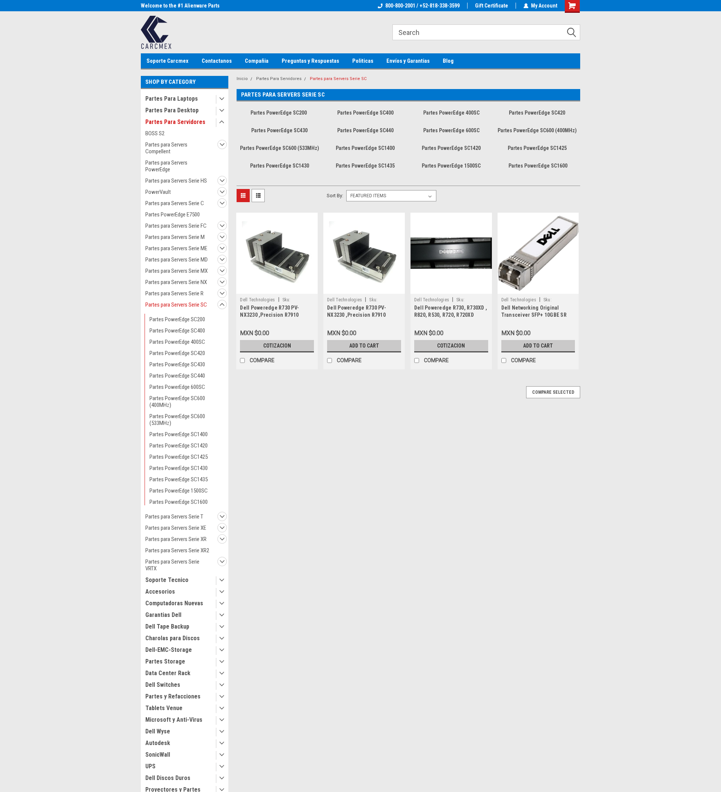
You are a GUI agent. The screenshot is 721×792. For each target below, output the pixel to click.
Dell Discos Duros (167, 777)
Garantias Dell (163, 614)
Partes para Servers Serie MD (176, 259)
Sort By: (335, 195)
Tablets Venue (164, 708)
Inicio (242, 78)
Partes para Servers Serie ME (176, 248)
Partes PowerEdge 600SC (177, 387)
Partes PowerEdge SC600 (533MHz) (177, 419)
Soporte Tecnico (167, 579)
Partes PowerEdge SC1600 (178, 502)
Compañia (256, 60)
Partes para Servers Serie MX (176, 271)
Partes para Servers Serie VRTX (172, 565)
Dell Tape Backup (167, 626)
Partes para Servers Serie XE (175, 527)
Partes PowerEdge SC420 (177, 353)
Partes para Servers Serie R (174, 293)
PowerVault (158, 192)
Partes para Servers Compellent (166, 148)
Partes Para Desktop (172, 110)
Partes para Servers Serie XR (176, 539)
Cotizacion (277, 346)
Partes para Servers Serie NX (176, 282)
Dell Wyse (157, 731)
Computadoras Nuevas (174, 603)
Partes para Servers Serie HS (176, 180)
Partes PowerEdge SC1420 (178, 445)
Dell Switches (162, 684)
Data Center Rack (167, 673)
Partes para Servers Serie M (175, 237)
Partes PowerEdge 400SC (177, 342)
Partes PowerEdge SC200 (177, 319)
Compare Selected (553, 392)
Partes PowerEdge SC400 (177, 330)
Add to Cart (364, 346)
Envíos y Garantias (408, 60)
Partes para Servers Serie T (174, 516)
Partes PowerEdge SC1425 (178, 456)
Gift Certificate (491, 6)
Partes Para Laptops (171, 98)
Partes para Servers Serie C (174, 203)
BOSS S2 (154, 133)
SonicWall (157, 754)
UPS (150, 766)
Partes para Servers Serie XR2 (177, 550)
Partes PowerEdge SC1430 (178, 468)
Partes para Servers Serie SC (176, 304)
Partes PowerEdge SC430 (177, 364)
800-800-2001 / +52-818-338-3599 (422, 6)
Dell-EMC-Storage (168, 649)
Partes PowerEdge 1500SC (178, 490)
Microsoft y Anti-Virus (173, 719)
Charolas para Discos (172, 638)
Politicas (362, 60)
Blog (448, 60)
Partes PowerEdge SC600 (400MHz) (177, 401)
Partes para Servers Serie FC (176, 225)
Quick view (277, 288)
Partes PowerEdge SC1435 (178, 479)
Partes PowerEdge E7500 (172, 214)
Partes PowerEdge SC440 (177, 375)
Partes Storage (165, 661)
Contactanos (217, 60)
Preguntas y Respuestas (310, 60)
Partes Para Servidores (175, 121)
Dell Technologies (257, 299)
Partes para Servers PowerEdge (166, 166)
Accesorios (160, 591)
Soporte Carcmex (167, 60)
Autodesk (157, 743)
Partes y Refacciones (173, 696)
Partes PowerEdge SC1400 (178, 434)
